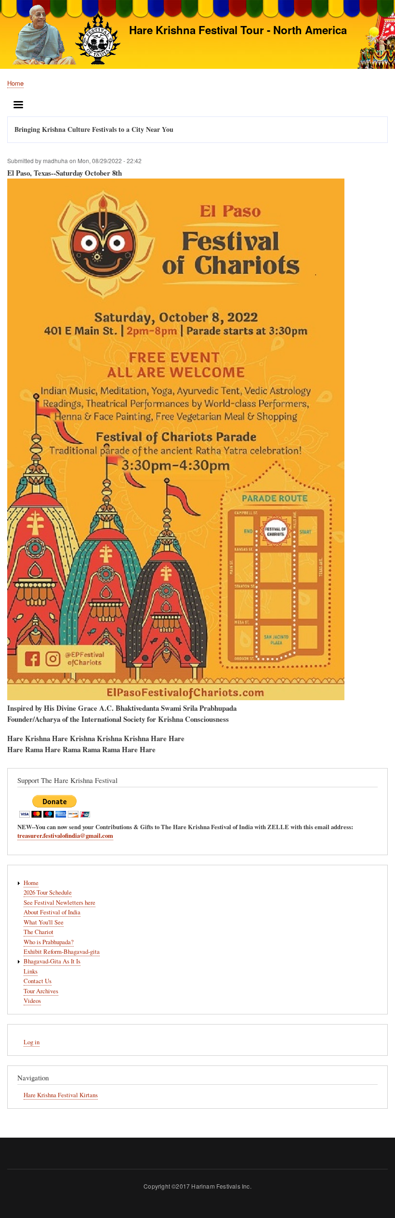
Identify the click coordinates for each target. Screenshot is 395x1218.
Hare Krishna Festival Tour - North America (238, 30)
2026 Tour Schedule (48, 892)
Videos (32, 1001)
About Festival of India (52, 912)
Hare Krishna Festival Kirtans (61, 1095)
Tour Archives (41, 991)
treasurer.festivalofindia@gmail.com (65, 835)
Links (31, 971)
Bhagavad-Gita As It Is (52, 961)
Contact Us (38, 981)
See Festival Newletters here (59, 902)
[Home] (63, 36)
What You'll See (44, 922)
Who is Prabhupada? (49, 942)
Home (15, 83)
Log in (32, 1042)
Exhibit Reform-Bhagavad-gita (62, 952)
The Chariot (38, 932)
